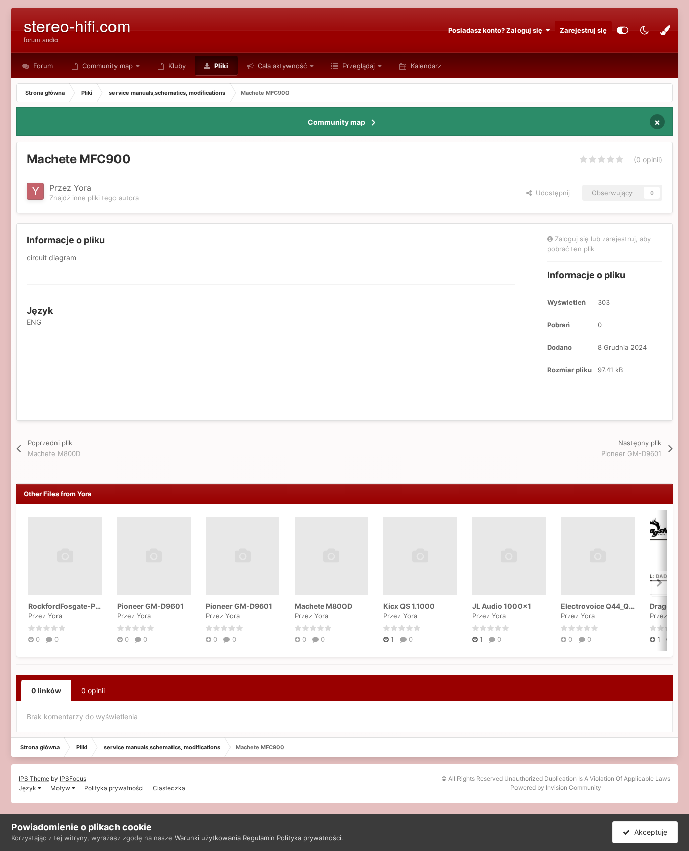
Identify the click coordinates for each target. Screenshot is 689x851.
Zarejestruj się (583, 30)
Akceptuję (648, 832)
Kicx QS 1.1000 (409, 606)
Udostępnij (551, 193)
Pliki (220, 66)
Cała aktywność (281, 66)
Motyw (61, 788)
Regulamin (259, 838)
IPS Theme (34, 778)
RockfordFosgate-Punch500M (81, 606)
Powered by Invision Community (555, 787)
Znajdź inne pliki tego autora (94, 198)
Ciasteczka (169, 788)
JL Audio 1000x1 (501, 606)
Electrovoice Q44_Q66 (599, 606)
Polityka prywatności (114, 788)
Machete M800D (323, 606)
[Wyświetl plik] (65, 556)
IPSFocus (73, 778)
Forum (42, 66)
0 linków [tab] (46, 690)
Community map (107, 66)
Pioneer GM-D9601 (150, 606)
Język (28, 788)
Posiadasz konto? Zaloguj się (496, 30)
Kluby (176, 66)
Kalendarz (425, 66)
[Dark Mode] (644, 30)
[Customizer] (623, 30)
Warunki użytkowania (208, 838)
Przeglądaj (357, 66)
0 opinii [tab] (93, 690)
